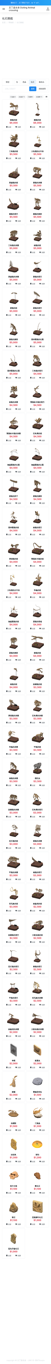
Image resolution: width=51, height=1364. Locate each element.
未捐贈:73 (39, 97)
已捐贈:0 (30, 97)
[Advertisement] (25, 52)
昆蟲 (24, 82)
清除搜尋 (42, 89)
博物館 (11, 22)
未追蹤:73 (22, 97)
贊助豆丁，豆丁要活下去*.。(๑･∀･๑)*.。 (25, 3)
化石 (32, 82)
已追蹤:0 (13, 97)
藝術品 (41, 82)
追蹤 (9, 127)
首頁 (4, 22)
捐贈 (19, 127)
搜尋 (33, 89)
